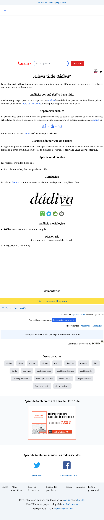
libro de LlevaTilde (32, 103)
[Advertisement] (52, 36)
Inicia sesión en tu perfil (63, 320)
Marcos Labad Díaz (63, 508)
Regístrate (62, 301)
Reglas (5, 486)
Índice (69, 486)
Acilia (67, 500)
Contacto (80, 486)
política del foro (79, 314)
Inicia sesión (20, 308)
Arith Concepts (70, 504)
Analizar (77, 63)
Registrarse (61, 2)
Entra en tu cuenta (46, 2)
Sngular (81, 500)
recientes (85, 325)
